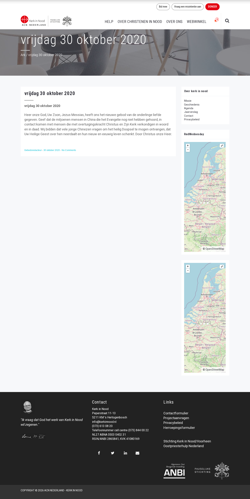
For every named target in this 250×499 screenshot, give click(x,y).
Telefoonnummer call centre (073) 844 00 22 (120, 430)
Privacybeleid (191, 119)
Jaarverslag (191, 111)
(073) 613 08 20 (102, 426)
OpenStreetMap (215, 248)
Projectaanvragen (176, 418)
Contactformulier (175, 413)
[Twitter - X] (113, 453)
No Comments (69, 150)
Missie (187, 100)
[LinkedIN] (125, 453)
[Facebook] (99, 453)
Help (109, 21)
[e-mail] (137, 453)
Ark (23, 55)
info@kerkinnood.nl (104, 422)
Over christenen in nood (140, 21)
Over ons (174, 21)
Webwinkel (196, 21)
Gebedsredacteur (33, 150)
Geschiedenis (191, 104)
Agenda (188, 108)
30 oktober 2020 (52, 150)
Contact (188, 115)
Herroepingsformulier (179, 428)
